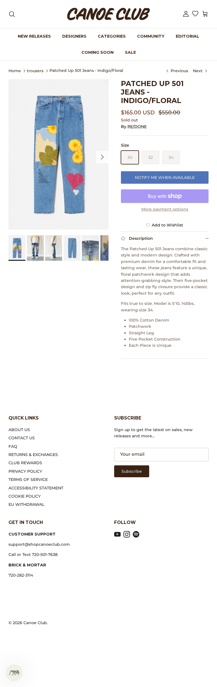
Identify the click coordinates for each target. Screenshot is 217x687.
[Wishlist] (195, 14)
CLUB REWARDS (25, 462)
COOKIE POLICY (24, 496)
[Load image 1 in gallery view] (58, 154)
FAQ (12, 446)
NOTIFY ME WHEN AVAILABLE (165, 177)
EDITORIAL (187, 36)
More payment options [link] (164, 209)
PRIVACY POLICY (25, 471)
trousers (35, 70)
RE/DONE (137, 126)
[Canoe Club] (108, 14)
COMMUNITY (150, 36)
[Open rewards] (14, 672)
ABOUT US (19, 429)
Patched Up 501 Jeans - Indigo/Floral (86, 70)
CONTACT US (21, 437)
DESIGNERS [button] (74, 36)
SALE (130, 52)
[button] (186, 14)
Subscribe (131, 471)
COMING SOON (97, 52)
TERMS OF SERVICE (28, 479)
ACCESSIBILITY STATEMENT (35, 488)
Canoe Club (35, 622)
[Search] (11, 14)
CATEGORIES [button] (112, 36)
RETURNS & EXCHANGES (33, 454)
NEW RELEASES (34, 36)
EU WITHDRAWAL (26, 504)
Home (14, 70)
